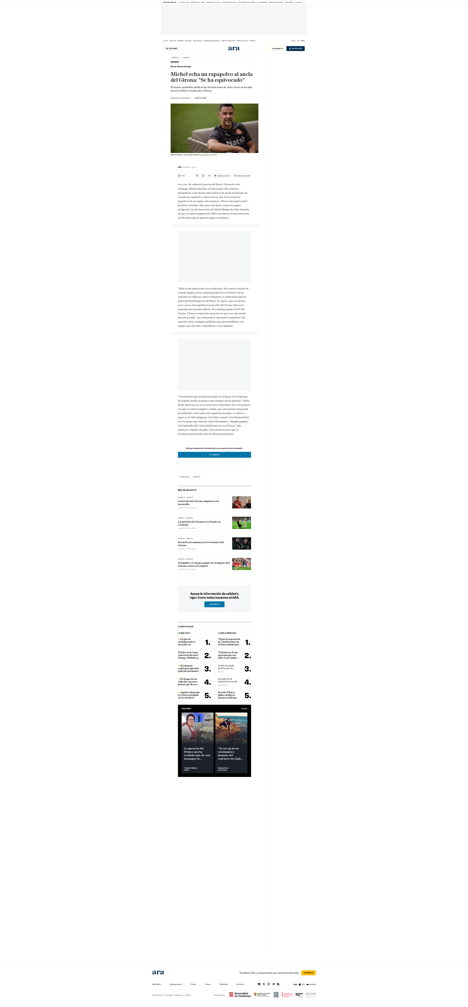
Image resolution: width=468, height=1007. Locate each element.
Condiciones (178, 995)
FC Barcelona (184, 477)
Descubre (186, 708)
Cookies (188, 995)
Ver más (244, 708)
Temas (207, 984)
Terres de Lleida (242, 40)
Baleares (188, 40)
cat (298, 40)
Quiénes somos (176, 984)
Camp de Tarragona (228, 40)
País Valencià (197, 40)
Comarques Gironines (212, 40)
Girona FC (186, 57)
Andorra (180, 40)
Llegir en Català (200, 98)
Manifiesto (156, 984)
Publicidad (223, 984)
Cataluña (172, 40)
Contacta (240, 984)
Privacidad (168, 995)
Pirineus (252, 40)
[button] (304, 2)
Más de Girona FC (187, 489)
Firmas (193, 984)
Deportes (175, 57)
